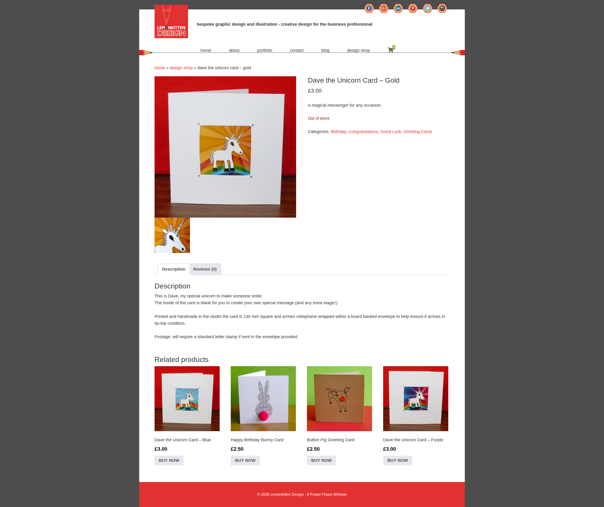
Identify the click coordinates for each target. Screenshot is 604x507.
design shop (181, 67)
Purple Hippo (321, 494)
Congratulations (363, 131)
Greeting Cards (417, 131)
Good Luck (391, 131)
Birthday (338, 131)
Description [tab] (173, 269)
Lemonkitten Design (286, 494)
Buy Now (169, 460)
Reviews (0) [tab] (205, 269)
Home (160, 67)
